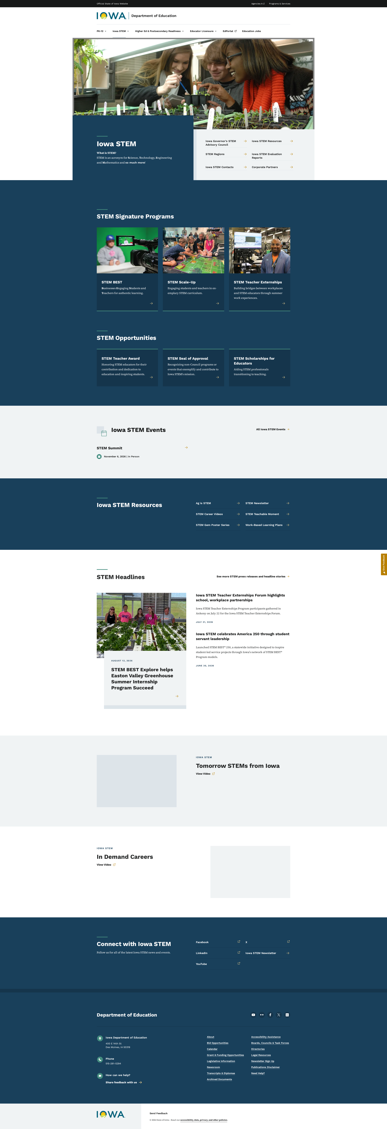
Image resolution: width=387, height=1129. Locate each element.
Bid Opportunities (217, 1043)
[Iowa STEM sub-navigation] (128, 31)
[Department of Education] (112, 15)
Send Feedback (159, 1113)
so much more (135, 162)
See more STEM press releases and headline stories (251, 576)
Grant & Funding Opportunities (225, 1055)
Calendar (212, 1049)
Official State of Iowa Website (112, 3)
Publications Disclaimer (265, 1067)
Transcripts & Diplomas (221, 1073)
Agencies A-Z (258, 3)
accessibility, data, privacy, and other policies (203, 1119)
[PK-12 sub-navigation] (105, 31)
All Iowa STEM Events (270, 429)
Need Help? (258, 1073)
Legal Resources (261, 1055)
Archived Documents (219, 1079)
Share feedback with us (121, 1082)
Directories (258, 1049)
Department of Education (153, 16)
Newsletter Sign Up (262, 1061)
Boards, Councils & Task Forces (270, 1043)
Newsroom (213, 1067)
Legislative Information (221, 1061)
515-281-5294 (113, 1063)
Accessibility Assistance (266, 1036)
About (210, 1036)
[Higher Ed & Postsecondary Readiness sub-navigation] (183, 31)
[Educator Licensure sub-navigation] (215, 31)
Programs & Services (279, 3)
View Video (203, 773)
